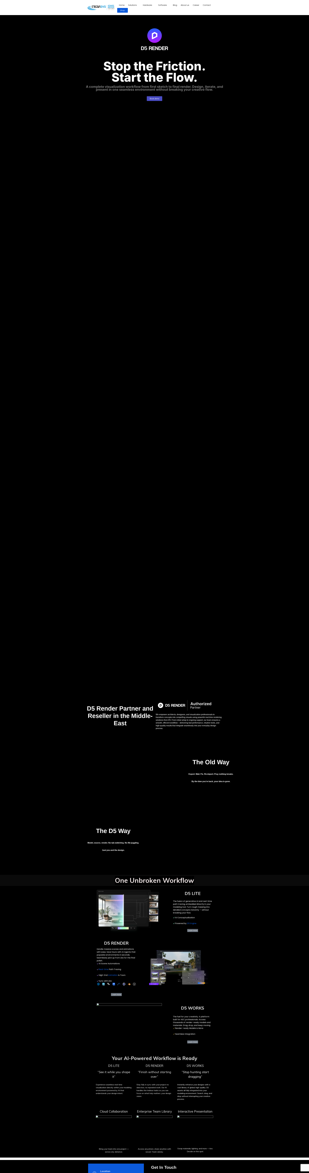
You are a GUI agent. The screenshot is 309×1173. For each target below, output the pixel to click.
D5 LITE (113, 1066)
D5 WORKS (195, 1066)
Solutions (132, 5)
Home (122, 5)
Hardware (147, 5)
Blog (175, 5)
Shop (122, 10)
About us (185, 5)
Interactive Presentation (195, 1111)
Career (196, 5)
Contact (207, 5)
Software (162, 5)
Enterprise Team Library (154, 1111)
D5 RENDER (154, 1066)
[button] (133, 5)
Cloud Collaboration (114, 1111)
